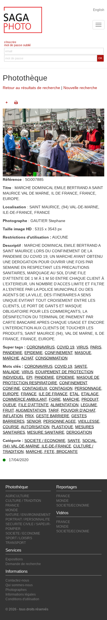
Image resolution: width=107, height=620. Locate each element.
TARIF (53, 410)
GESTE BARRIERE (52, 416)
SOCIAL (89, 440)
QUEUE (9, 405)
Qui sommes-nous (19, 585)
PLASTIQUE (62, 427)
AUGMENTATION (31, 410)
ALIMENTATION (64, 405)
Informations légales (20, 594)
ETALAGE (89, 394)
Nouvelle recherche (80, 87)
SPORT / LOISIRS (18, 538)
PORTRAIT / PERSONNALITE (27, 519)
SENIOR (34, 421)
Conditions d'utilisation (22, 599)
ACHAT (27, 358)
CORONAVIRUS (41, 347)
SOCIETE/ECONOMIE (72, 505)
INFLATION (13, 416)
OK (100, 58)
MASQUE (83, 352)
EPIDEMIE (33, 352)
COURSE (11, 427)
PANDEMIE (12, 352)
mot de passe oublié (17, 45)
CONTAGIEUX (34, 388)
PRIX (29, 416)
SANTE (80, 366)
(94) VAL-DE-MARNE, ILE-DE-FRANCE (37, 446)
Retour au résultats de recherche (31, 87)
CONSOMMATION (51, 358)
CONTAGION (60, 388)
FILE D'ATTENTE (33, 405)
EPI (29, 377)
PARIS (95, 347)
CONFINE (11, 388)
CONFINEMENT (58, 352)
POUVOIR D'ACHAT (78, 410)
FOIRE (55, 399)
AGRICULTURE (17, 496)
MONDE (11, 510)
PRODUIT (89, 399)
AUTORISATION (35, 427)
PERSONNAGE (88, 388)
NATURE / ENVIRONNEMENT (27, 515)
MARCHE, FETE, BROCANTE (52, 451)
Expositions (14, 559)
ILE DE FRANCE (53, 394)
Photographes (16, 590)
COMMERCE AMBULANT (25, 399)
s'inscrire (10, 42)
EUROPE (11, 394)
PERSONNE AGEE (59, 421)
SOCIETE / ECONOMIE (44, 440)
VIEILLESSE (88, 421)
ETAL (74, 394)
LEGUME (89, 405)
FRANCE (28, 394)
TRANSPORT (15, 543)
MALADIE (11, 372)
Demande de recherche (23, 564)
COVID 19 (65, 347)
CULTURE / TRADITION (23, 501)
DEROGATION (79, 432)
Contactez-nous (17, 580)
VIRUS (82, 347)
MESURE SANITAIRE (45, 432)
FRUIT (8, 410)
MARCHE (11, 358)
